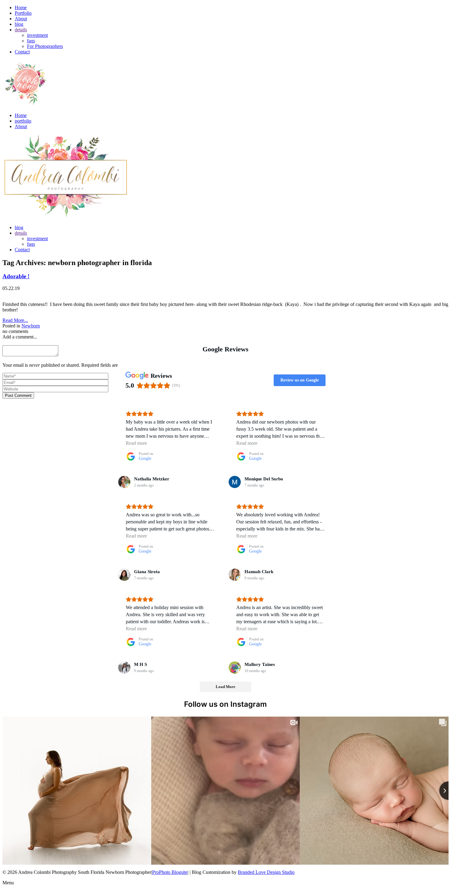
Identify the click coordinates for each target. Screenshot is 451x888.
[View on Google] (124, 482)
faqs (31, 40)
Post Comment (18, 395)
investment (37, 35)
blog (19, 24)
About (21, 18)
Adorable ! (15, 276)
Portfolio (23, 13)
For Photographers (45, 46)
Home (21, 7)
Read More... (15, 320)
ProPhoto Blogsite (169, 872)
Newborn (30, 325)
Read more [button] (136, 443)
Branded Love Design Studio (266, 872)
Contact (22, 51)
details (21, 29)
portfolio (23, 120)
